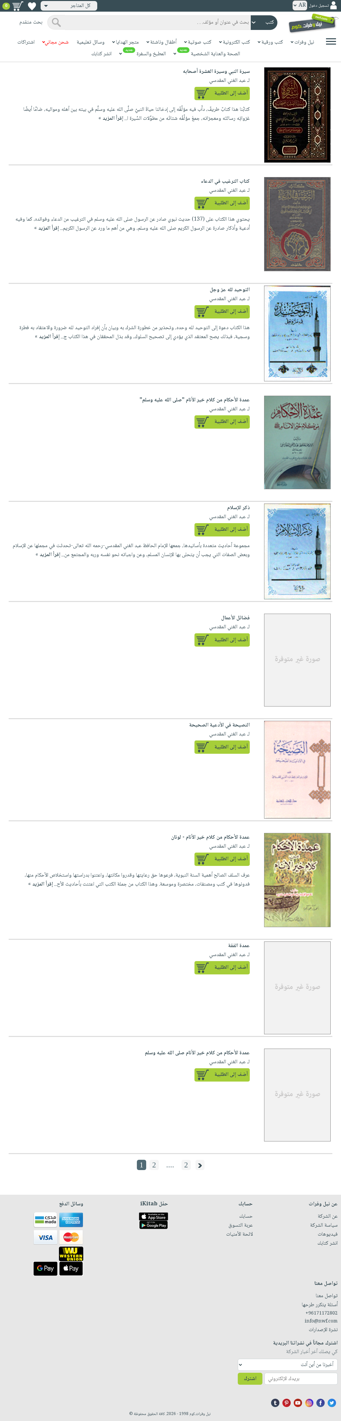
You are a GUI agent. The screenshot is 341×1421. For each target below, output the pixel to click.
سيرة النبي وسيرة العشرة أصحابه (216, 71)
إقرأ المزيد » (111, 118)
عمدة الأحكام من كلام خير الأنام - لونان (210, 837)
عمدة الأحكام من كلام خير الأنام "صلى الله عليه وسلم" (195, 400)
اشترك (250, 1378)
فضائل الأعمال (235, 618)
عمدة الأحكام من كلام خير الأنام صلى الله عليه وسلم (197, 1053)
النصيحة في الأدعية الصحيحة (219, 725)
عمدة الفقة (239, 945)
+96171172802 (321, 1314)
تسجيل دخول (319, 5)
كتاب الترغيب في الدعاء (225, 181)
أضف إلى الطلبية (231, 93)
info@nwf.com (321, 1321)
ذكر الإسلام (238, 508)
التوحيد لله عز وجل (230, 290)
